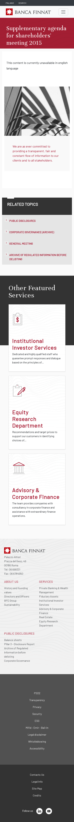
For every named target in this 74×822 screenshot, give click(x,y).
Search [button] (22, 3)
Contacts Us (37, 774)
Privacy (37, 707)
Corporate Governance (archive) (31, 232)
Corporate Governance (17, 660)
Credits (37, 795)
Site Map (37, 788)
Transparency (37, 700)
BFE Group (10, 600)
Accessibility (37, 748)
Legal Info (37, 781)
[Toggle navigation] (63, 11)
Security (37, 713)
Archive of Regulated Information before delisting (16, 652)
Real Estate (45, 617)
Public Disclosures (22, 220)
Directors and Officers (16, 596)
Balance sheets (13, 640)
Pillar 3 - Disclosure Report (19, 644)
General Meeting (21, 243)
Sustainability (12, 604)
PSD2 (37, 693)
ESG (37, 720)
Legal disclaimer (37, 734)
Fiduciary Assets (48, 596)
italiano (10, 3)
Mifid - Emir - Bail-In (37, 727)
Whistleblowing (37, 741)
